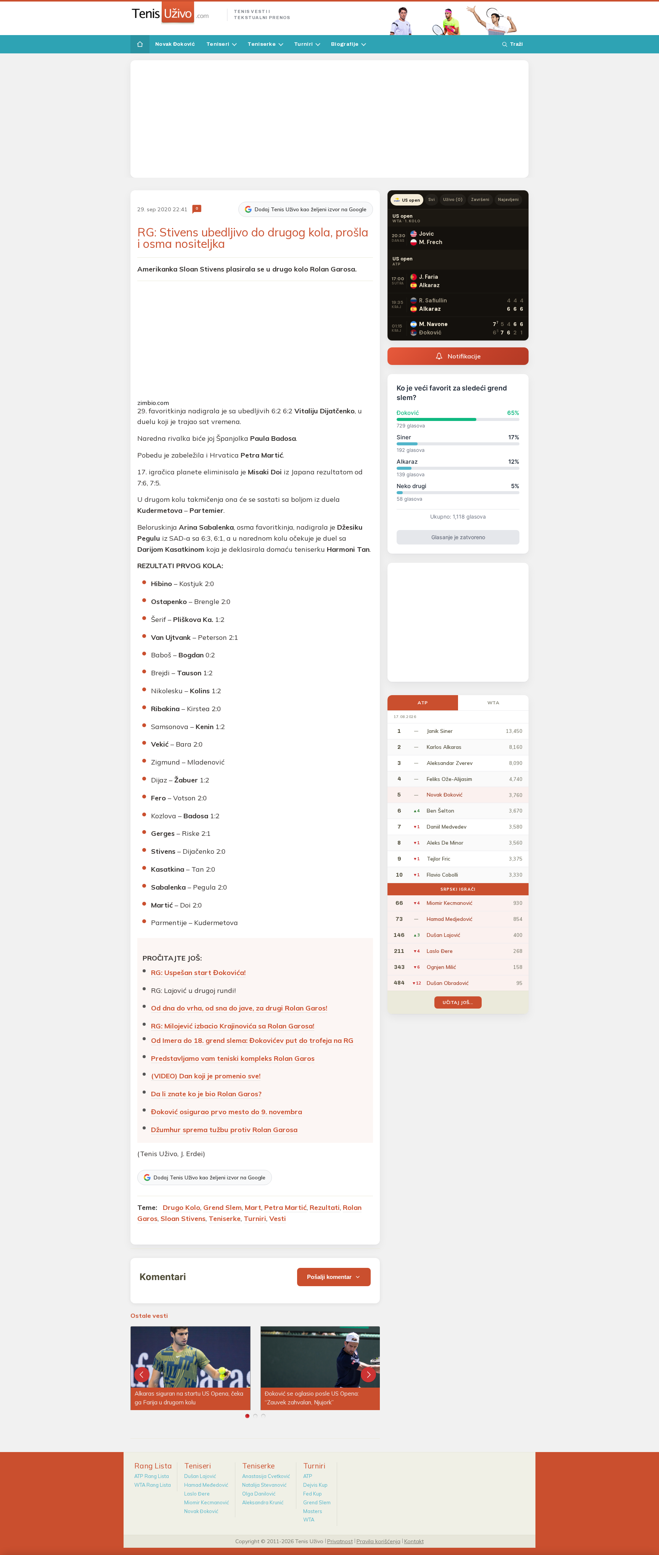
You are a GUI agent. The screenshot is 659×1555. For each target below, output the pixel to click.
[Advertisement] (329, 119)
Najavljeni (508, 199)
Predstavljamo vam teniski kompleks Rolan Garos (233, 1058)
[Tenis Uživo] (175, 13)
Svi (431, 199)
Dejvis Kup (315, 1485)
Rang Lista (153, 1465)
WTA (493, 702)
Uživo (453, 199)
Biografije (344, 44)
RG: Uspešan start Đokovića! (198, 972)
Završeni (480, 199)
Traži (516, 44)
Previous (141, 1374)
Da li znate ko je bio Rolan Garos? (206, 1093)
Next (368, 1374)
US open (411, 200)
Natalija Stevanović (264, 1485)
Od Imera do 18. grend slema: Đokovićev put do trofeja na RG (252, 1040)
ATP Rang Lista (151, 1476)
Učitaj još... (458, 1002)
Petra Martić (285, 1207)
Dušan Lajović (200, 1476)
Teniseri (217, 44)
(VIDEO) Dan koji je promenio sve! (205, 1075)
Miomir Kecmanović (206, 1502)
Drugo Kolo (181, 1207)
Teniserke (262, 44)
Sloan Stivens (183, 1218)
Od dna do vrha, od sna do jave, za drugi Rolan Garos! (239, 1008)
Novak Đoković (175, 44)
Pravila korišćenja (378, 1541)
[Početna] (139, 44)
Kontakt (414, 1541)
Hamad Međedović (206, 1485)
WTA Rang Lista (152, 1485)
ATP (423, 702)
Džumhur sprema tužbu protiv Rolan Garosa (224, 1129)
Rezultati (325, 1207)
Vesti (277, 1218)
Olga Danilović (258, 1494)
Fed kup (312, 1494)
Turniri (303, 44)
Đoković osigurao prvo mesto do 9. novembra (226, 1111)
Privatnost (340, 1541)
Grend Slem (222, 1207)
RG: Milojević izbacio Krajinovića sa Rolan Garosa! (232, 1026)
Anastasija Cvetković (266, 1476)
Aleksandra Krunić (262, 1502)
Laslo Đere (197, 1494)
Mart (253, 1207)
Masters (312, 1511)
